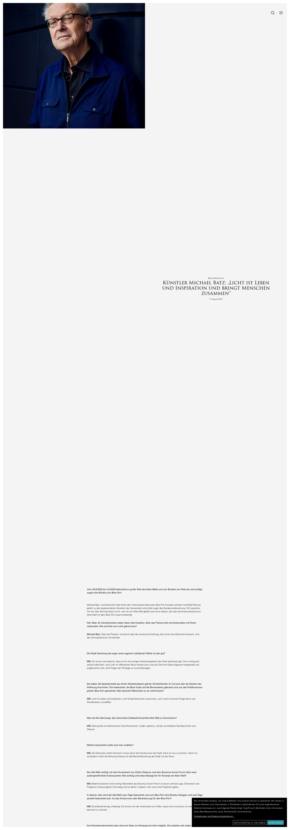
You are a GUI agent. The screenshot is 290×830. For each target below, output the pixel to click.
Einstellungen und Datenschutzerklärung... (214, 816)
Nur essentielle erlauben (249, 822)
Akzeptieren (275, 822)
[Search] (271, 13)
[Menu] (279, 13)
